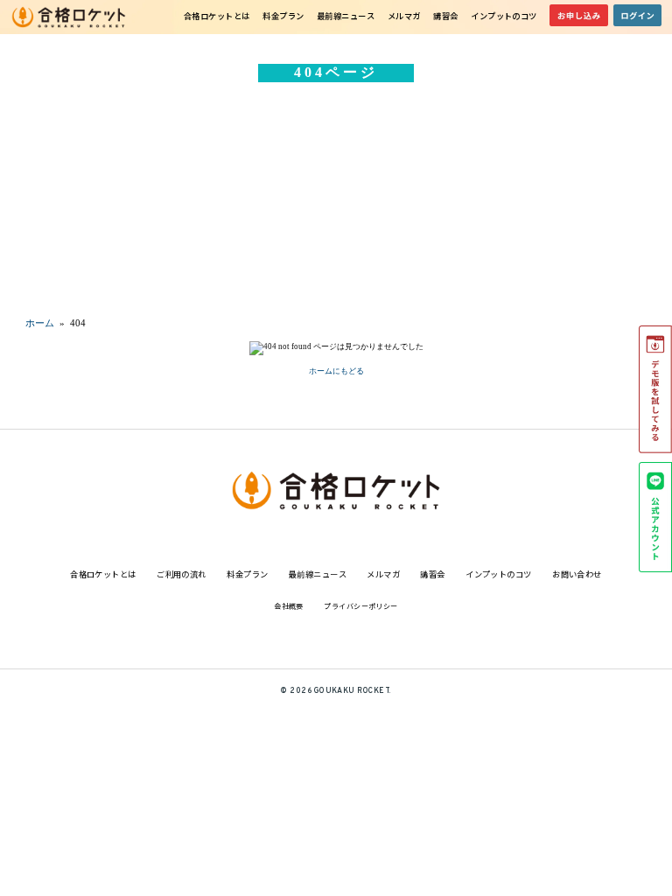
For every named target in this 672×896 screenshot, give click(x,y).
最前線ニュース (345, 16)
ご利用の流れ (181, 574)
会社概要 (289, 606)
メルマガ (404, 16)
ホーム (39, 323)
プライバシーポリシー (361, 606)
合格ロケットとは (217, 16)
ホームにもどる (336, 371)
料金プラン (283, 16)
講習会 (445, 16)
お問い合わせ (577, 574)
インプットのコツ (504, 16)
